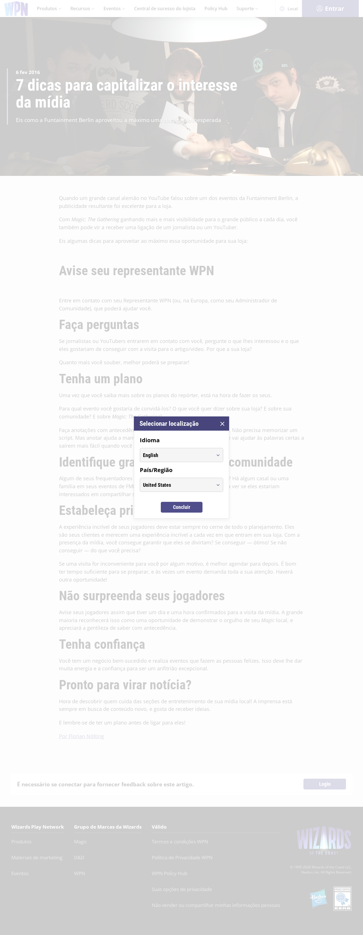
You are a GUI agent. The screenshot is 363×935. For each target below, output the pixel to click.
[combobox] (176, 455)
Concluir (181, 507)
